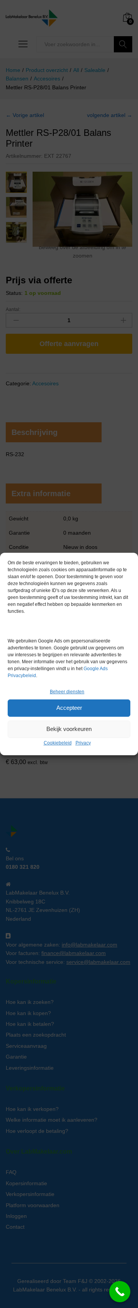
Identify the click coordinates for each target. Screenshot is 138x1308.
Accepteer (69, 707)
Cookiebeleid (58, 743)
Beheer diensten (67, 691)
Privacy (83, 743)
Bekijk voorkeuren (69, 729)
